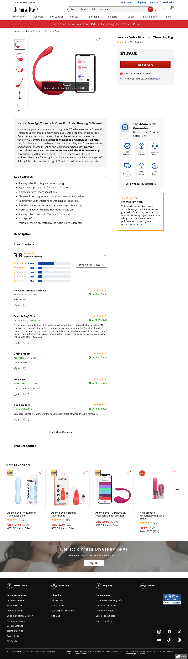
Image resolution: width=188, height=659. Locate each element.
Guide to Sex (57, 605)
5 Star (31, 263)
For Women (19, 16)
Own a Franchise (104, 621)
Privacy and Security (17, 621)
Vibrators (75, 16)
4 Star (31, 268)
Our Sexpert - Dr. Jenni (62, 610)
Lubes (131, 16)
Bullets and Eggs (52, 31)
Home (16, 31)
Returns (154, 2)
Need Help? (168, 2)
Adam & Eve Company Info (109, 600)
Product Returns (15, 610)
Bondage (94, 16)
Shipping (141, 2)
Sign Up (94, 563)
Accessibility (13, 636)
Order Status (126, 2)
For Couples (56, 16)
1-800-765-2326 (28, 2)
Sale (168, 16)
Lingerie (112, 16)
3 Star (31, 272)
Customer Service (15, 600)
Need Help (63, 585)
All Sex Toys (57, 600)
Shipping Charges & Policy (20, 615)
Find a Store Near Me (106, 610)
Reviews (139, 42)
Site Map (55, 615)
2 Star (31, 276)
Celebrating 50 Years (106, 605)
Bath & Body (150, 16)
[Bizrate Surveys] (177, 603)
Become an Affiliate (105, 615)
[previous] (20, 37)
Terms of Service (15, 630)
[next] (18, 110)
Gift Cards (12, 641)
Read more (37, 337)
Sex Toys (26, 31)
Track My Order (14, 605)
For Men (38, 16)
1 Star (31, 281)
